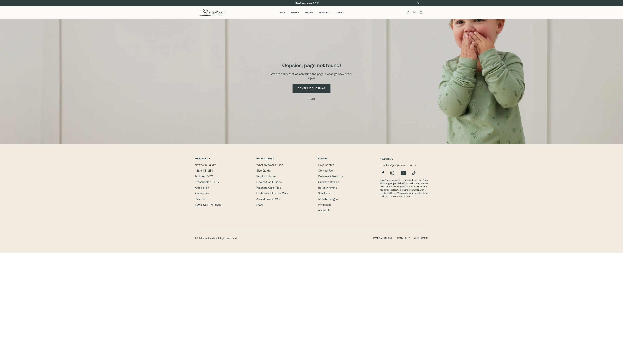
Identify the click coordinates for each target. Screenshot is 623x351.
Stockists (324, 193)
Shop (282, 13)
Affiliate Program (329, 199)
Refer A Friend (327, 188)
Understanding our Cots (272, 193)
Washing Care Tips (268, 188)
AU (418, 3)
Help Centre (326, 165)
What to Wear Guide (269, 165)
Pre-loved (324, 13)
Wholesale (324, 205)
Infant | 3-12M (204, 170)
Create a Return (328, 182)
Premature (202, 193)
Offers (295, 13)
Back (313, 99)
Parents (200, 199)
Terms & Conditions (382, 238)
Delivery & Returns (330, 176)
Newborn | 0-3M (205, 165)
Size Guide (263, 170)
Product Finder (266, 176)
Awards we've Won (268, 199)
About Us (324, 210)
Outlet (339, 13)
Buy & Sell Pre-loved (208, 205)
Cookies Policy (421, 238)
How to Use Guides (269, 182)
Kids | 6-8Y (202, 188)
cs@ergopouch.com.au (403, 165)
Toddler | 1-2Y (204, 176)
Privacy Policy (403, 238)
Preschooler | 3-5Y (207, 182)
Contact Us (325, 170)
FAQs (259, 205)
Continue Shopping (311, 88)
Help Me (309, 13)
